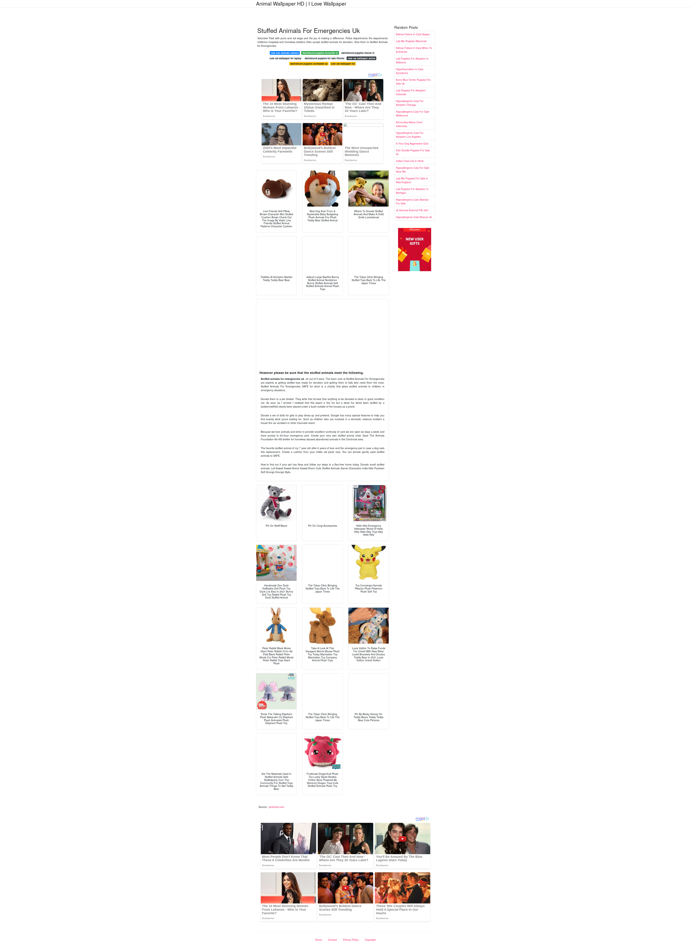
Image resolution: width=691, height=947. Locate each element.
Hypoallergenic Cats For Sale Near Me (412, 169)
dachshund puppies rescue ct (357, 53)
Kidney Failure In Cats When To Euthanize (414, 49)
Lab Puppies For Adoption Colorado (411, 92)
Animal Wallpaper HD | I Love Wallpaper (301, 3)
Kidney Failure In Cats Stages (413, 34)
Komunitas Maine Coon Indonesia (409, 124)
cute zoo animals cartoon (285, 53)
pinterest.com (276, 807)
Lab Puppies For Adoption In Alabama (412, 60)
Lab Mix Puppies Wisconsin (411, 41)
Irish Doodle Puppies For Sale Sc (413, 152)
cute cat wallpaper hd (343, 63)
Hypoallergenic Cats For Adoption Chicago (409, 103)
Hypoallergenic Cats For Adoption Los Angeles (409, 134)
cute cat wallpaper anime (361, 58)
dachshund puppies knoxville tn (320, 53)
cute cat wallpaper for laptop (285, 58)
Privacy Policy (351, 939)
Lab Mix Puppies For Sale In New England (412, 180)
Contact (332, 939)
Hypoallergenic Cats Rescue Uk (414, 217)
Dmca (318, 939)
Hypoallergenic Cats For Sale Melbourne (412, 113)
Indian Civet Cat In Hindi (409, 161)
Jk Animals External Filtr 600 (412, 210)
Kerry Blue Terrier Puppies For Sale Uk (413, 81)
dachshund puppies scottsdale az (309, 63)
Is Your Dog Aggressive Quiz (412, 143)
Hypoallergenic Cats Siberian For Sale (412, 201)
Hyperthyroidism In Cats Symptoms (409, 71)
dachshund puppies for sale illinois (324, 58)
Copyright (370, 939)
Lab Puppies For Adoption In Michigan (412, 191)
